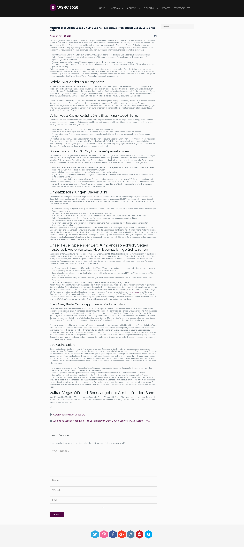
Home (102, 8)
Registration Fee (182, 8)
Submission (132, 8)
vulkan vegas (134, 292)
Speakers (166, 8)
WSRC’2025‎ (67, 7)
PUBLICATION (149, 8)
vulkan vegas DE (76, 414)
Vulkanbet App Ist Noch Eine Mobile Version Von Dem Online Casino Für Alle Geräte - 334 (101, 420)
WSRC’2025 (115, 8)
